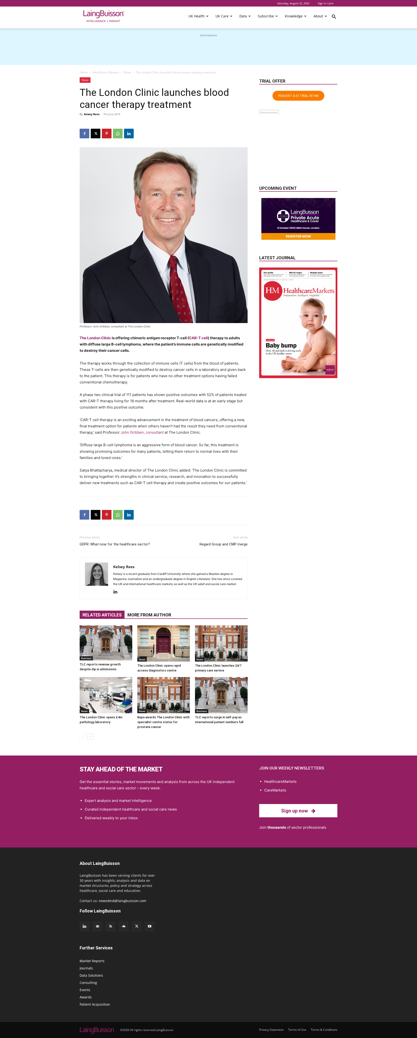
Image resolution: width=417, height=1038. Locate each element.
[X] (95, 133)
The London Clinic (95, 338)
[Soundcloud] (123, 926)
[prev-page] (83, 737)
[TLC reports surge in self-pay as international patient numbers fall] (221, 695)
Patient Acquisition (95, 1004)
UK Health (196, 16)
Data (243, 16)
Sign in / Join (326, 3)
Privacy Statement (271, 1030)
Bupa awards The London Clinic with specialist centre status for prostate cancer (163, 722)
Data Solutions (91, 975)
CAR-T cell (198, 338)
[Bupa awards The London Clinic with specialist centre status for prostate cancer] (163, 695)
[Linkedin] (129, 133)
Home (84, 72)
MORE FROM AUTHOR (149, 614)
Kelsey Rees (91, 114)
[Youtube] (149, 926)
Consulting (88, 982)
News (127, 72)
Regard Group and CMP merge (224, 544)
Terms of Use (297, 1030)
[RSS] (110, 926)
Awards (86, 997)
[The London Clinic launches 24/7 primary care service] (221, 643)
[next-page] (90, 737)
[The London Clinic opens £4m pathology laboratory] (106, 695)
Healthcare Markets (105, 72)
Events (85, 990)
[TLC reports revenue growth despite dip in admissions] (106, 642)
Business (86, 658)
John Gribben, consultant (142, 432)
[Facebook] (84, 133)
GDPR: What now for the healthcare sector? (115, 544)
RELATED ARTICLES (102, 614)
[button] (334, 17)
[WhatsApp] (118, 133)
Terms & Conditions (324, 1030)
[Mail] (97, 926)
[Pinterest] (106, 133)
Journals (86, 968)
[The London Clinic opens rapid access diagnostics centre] (163, 643)
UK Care (222, 16)
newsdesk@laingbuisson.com (122, 900)
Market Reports (92, 961)
